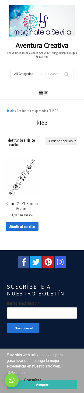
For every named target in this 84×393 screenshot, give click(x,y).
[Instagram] (60, 262)
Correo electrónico (23, 303)
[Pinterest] (48, 262)
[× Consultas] (12, 380)
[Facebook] (23, 262)
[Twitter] (36, 262)
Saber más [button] (16, 373)
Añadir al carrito (22, 226)
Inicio (10, 110)
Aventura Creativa (42, 45)
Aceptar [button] (42, 384)
